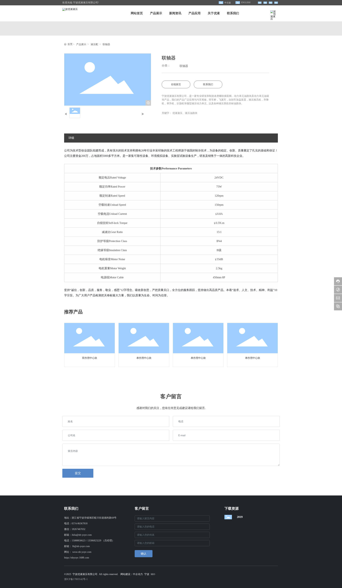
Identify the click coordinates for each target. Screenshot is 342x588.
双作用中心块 (89, 358)
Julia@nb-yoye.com (82, 535)
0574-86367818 (79, 523)
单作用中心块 (143, 358)
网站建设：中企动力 (131, 574)
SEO (153, 574)
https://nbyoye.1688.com (76, 557)
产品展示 (81, 44)
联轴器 (106, 44)
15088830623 (78, 540)
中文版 (227, 2)
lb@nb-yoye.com (81, 546)
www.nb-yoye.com (81, 552)
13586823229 (94, 540)
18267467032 (78, 529)
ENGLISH (245, 2)
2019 (240, 516)
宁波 (146, 574)
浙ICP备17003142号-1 (76, 579)
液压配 (94, 44)
